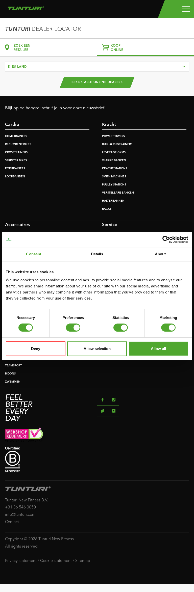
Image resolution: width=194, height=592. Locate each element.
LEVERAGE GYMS (114, 152)
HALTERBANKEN (113, 201)
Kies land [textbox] (17, 66)
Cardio (12, 124)
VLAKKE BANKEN (114, 160)
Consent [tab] (33, 254)
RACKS (106, 209)
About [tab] (160, 254)
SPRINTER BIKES (16, 160)
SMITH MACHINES (114, 176)
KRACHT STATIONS (114, 168)
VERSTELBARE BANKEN (118, 193)
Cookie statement (56, 561)
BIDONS (10, 373)
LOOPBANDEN (15, 176)
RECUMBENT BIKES (18, 144)
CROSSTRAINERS (16, 152)
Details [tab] (97, 254)
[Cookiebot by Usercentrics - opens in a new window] (166, 239)
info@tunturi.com (20, 515)
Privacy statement (21, 561)
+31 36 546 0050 (20, 507)
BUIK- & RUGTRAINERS (117, 144)
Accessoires (17, 225)
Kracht (109, 124)
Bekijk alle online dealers (97, 82)
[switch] (73, 328)
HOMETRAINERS (16, 136)
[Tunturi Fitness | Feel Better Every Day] (26, 7)
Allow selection (97, 348)
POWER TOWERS (113, 136)
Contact (12, 522)
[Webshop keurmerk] (97, 434)
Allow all (158, 348)
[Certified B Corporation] (97, 459)
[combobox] (97, 67)
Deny (35, 348)
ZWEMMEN (12, 382)
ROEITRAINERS (15, 168)
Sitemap (82, 561)
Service (109, 225)
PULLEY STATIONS (114, 184)
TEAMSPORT (13, 365)
